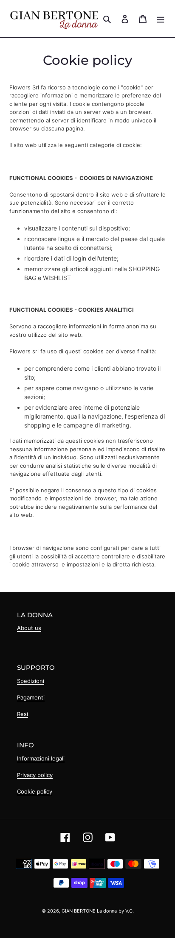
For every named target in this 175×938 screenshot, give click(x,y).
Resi (22, 713)
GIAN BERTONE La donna (89, 911)
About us (29, 627)
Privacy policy (35, 774)
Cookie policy (34, 791)
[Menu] (160, 19)
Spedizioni (30, 680)
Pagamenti (31, 697)
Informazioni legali (41, 758)
